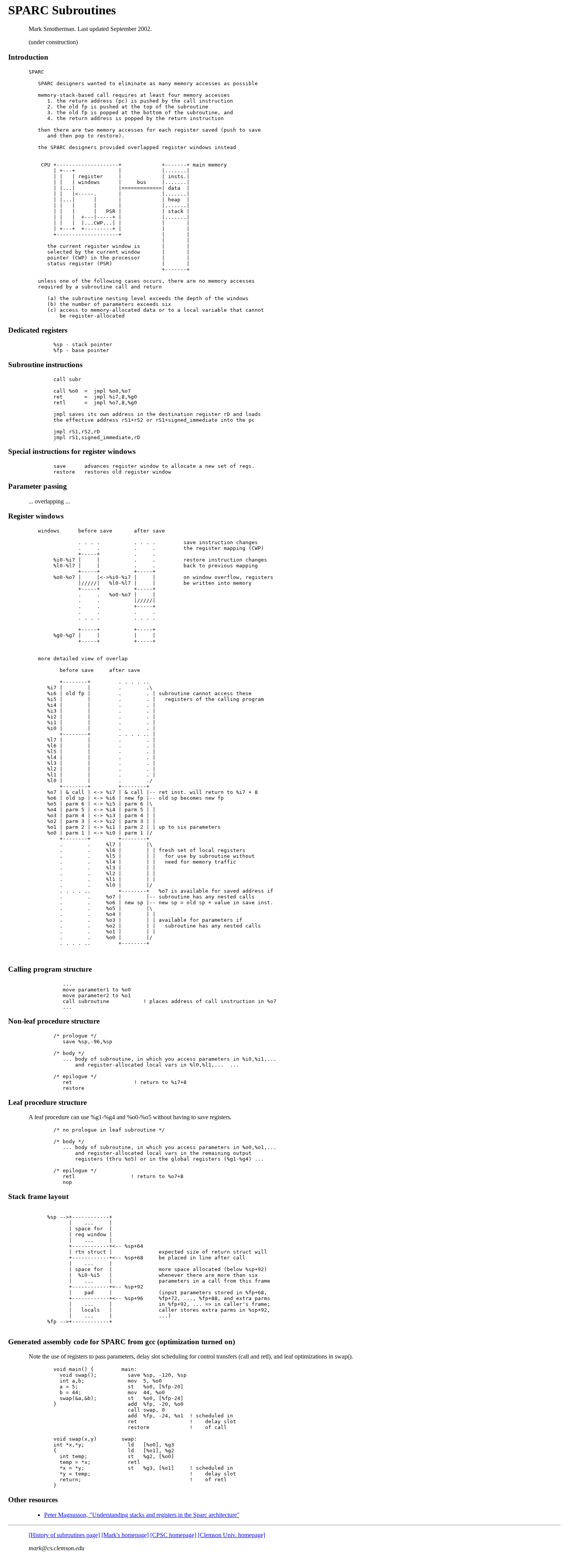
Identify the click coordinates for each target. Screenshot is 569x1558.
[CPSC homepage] (173, 1535)
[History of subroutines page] (64, 1535)
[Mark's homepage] (125, 1535)
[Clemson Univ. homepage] (231, 1535)
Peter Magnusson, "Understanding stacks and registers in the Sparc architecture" (142, 1515)
